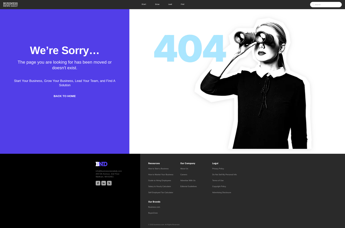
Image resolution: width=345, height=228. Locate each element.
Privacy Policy (218, 168)
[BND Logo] (107, 164)
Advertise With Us (187, 180)
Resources (154, 163)
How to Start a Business (158, 168)
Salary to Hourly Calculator (159, 186)
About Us (184, 168)
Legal (215, 163)
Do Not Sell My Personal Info (224, 174)
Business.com (154, 207)
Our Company (187, 163)
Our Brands (154, 201)
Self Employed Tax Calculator (160, 192)
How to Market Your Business (160, 174)
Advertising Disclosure (221, 192)
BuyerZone (153, 213)
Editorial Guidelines (188, 186)
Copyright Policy (219, 186)
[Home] (12, 4)
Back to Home (65, 96)
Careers (183, 174)
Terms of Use (218, 180)
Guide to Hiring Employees (159, 180)
